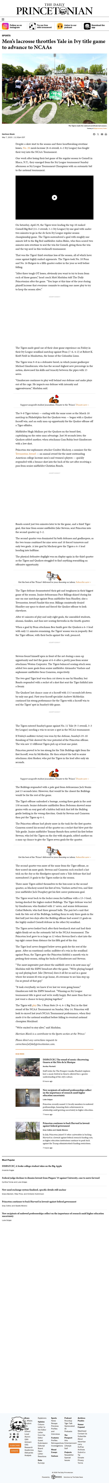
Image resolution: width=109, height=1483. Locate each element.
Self (66, 1448)
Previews (55, 1426)
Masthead (82, 1431)
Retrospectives (57, 1443)
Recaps (54, 1423)
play (34, 1005)
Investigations (57, 1445)
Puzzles (81, 1420)
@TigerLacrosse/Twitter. (100, 128)
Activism (28, 1442)
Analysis (28, 1455)
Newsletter (69, 1455)
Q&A (26, 1439)
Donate (14, 1451)
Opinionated (69, 1426)
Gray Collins (6, 1206)
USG (26, 1444)
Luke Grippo (22, 1182)
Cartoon (54, 1456)
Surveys (41, 1463)
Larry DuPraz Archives (81, 1447)
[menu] (106, 19)
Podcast (68, 1418)
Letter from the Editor (41, 1435)
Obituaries (29, 1452)
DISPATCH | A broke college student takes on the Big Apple (32, 1166)
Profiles (54, 1440)
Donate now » (82, 404)
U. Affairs (28, 1420)
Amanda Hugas (8, 1170)
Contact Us (82, 1433)
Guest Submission (43, 1441)
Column (41, 1424)
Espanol (81, 1427)
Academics (29, 1450)
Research (29, 1447)
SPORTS (6, 35)
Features (55, 1437)
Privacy (81, 1460)
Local (27, 1434)
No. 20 (26, 148)
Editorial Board (41, 1447)
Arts (66, 1440)
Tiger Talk (68, 1423)
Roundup (68, 1420)
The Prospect (68, 1436)
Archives (81, 1418)
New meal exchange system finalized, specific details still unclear (34, 1189)
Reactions (42, 1456)
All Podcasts (68, 1430)
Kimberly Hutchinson (35, 1194)
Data (40, 1460)
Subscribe (15, 1445)
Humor (80, 1424)
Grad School (27, 1430)
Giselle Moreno (21, 1206)
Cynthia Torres (7, 1182)
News (27, 1418)
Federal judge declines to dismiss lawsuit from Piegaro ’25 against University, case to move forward (51, 1177)
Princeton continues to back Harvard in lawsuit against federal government (39, 1201)
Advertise (82, 1441)
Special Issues (67, 1458)
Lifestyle (67, 1445)
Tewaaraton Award (26, 454)
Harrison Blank (8, 134)
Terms (80, 1463)
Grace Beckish (7, 1194)
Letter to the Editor (42, 1428)
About (80, 1439)
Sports (54, 1418)
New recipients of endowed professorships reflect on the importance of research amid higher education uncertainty (53, 1215)
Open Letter (40, 1452)
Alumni (27, 1436)
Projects (68, 1452)
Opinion (41, 1421)
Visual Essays (54, 1450)
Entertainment (70, 1443)
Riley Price (18, 1194)
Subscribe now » (83, 582)
